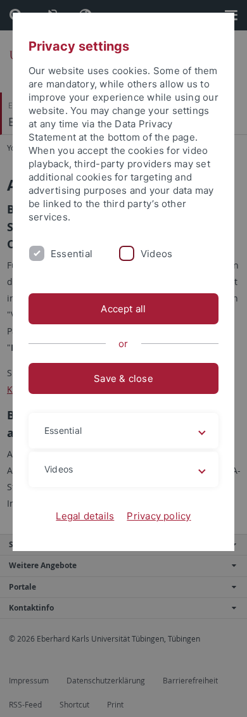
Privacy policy (159, 516)
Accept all (123, 309)
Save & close (123, 378)
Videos (156, 254)
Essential (71, 254)
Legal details (85, 516)
